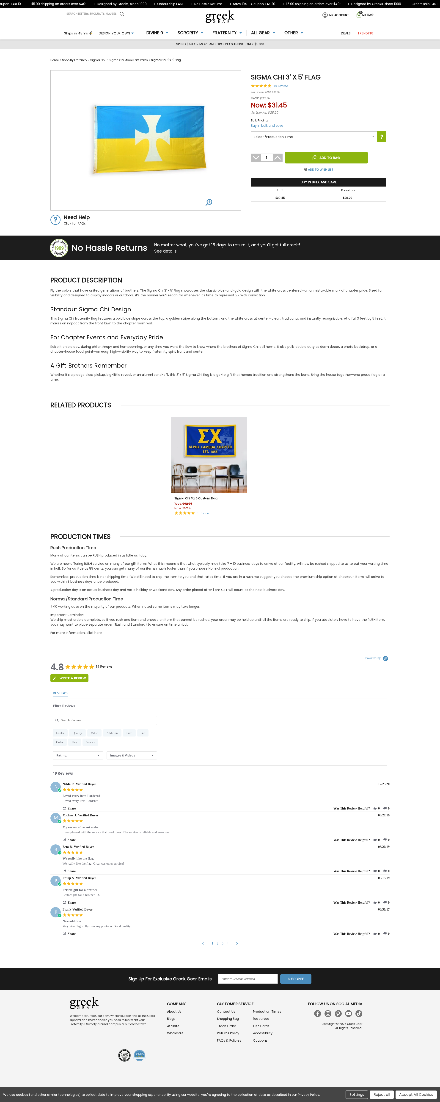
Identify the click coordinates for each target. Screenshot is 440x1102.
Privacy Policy (308, 1094)
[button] (71, 808)
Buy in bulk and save (267, 125)
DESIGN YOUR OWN (114, 33)
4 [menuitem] (227, 943)
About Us (174, 1011)
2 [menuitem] (217, 943)
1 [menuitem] (212, 943)
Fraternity (225, 33)
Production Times (267, 1011)
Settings (356, 1094)
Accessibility (262, 1033)
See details (165, 251)
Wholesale (175, 1033)
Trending (366, 33)
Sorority (188, 33)
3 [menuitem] (222, 943)
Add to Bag (329, 157)
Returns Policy (228, 1033)
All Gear (260, 33)
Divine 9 (154, 33)
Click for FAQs (75, 223)
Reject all (382, 1094)
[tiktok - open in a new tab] (358, 1013)
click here (94, 632)
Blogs (171, 1018)
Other (291, 33)
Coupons (260, 1040)
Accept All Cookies (416, 1094)
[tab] (69, 678)
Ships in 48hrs (76, 33)
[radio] (60, 733)
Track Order (226, 1026)
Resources (261, 1018)
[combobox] (78, 755)
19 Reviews (281, 85)
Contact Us (226, 1011)
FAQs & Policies (229, 1040)
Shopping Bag (228, 1018)
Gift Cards (261, 1026)
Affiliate (173, 1026)
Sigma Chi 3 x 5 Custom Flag (195, 498)
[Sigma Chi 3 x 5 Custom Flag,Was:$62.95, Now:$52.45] (209, 455)
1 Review (203, 513)
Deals (346, 33)
